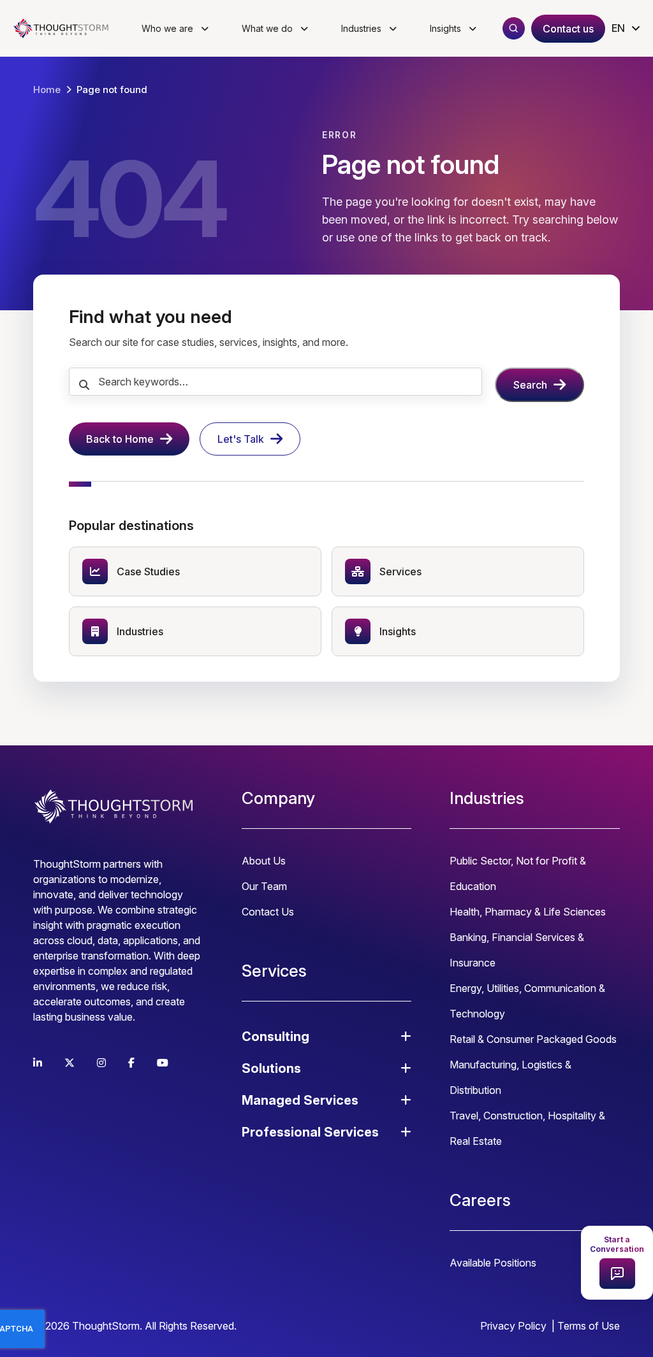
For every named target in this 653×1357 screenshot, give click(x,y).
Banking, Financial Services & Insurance (517, 950)
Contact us (568, 28)
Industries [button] (361, 28)
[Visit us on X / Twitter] (69, 1062)
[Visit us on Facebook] (131, 1062)
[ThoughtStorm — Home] (64, 28)
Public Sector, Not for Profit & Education (518, 873)
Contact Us (268, 911)
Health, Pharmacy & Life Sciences (528, 911)
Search (530, 384)
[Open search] (514, 28)
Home (47, 89)
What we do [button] (267, 28)
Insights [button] (445, 28)
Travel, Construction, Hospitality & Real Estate (527, 1128)
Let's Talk (240, 439)
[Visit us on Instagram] (101, 1062)
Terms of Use (588, 1325)
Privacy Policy (513, 1325)
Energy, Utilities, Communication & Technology (527, 1001)
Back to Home (120, 439)
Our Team (264, 886)
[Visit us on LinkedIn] (37, 1062)
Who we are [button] (167, 28)
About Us (264, 860)
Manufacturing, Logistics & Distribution (510, 1077)
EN (618, 28)
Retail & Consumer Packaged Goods (533, 1039)
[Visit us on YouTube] (162, 1062)
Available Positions (493, 1262)
